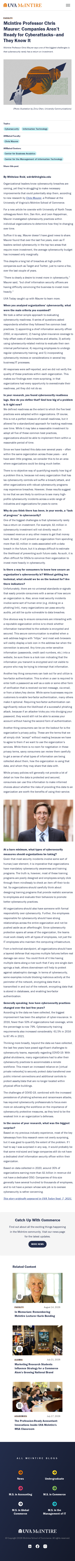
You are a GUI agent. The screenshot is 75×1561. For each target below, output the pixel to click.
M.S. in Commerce (54, 1494)
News (20, 1478)
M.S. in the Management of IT (54, 1511)
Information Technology (35, 128)
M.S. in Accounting (20, 1494)
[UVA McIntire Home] (37, 1532)
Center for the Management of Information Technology (33, 159)
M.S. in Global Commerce (20, 1511)
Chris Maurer (11, 141)
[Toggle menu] (68, 5)
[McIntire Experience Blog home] (22, 5)
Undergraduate (54, 1478)
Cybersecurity (12, 128)
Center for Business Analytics (20, 153)
